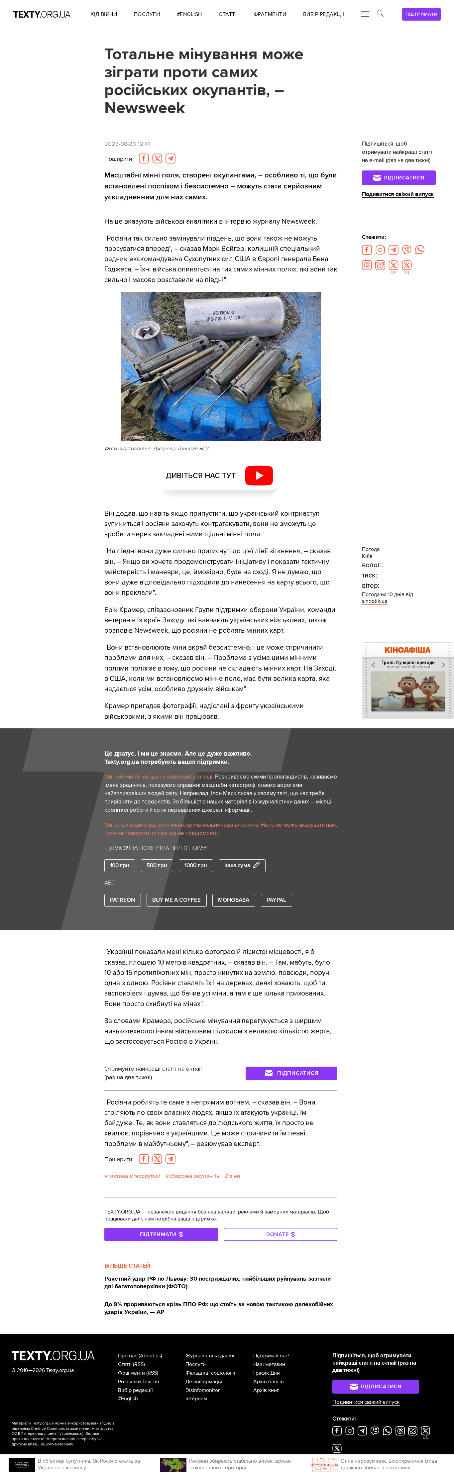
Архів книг (266, 1390)
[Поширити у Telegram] (170, 158)
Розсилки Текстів (138, 1381)
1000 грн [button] (195, 865)
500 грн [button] (157, 865)
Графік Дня (266, 1373)
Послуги (195, 1364)
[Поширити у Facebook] (144, 158)
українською (70, 1433)
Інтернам (196, 1398)
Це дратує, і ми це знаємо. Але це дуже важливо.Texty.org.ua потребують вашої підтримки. (178, 758)
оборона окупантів (194, 1176)
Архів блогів (268, 1381)
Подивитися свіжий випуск (398, 194)
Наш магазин (269, 1364)
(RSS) (139, 1364)
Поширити (119, 159)
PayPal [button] (276, 900)
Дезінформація (203, 1381)
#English (128, 1398)
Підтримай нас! (271, 1355)
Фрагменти (131, 1373)
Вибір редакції (135, 1390)
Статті (125, 1364)
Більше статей (127, 1265)
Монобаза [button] (233, 900)
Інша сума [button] (237, 865)
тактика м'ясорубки (134, 1176)
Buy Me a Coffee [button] (176, 900)
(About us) (150, 1355)
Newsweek (298, 221)
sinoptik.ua (374, 601)
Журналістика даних (209, 1355)
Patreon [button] (122, 900)
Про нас (127, 1355)
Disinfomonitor (202, 1390)
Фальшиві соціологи (210, 1373)
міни (234, 1176)
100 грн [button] (119, 865)
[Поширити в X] (157, 158)
